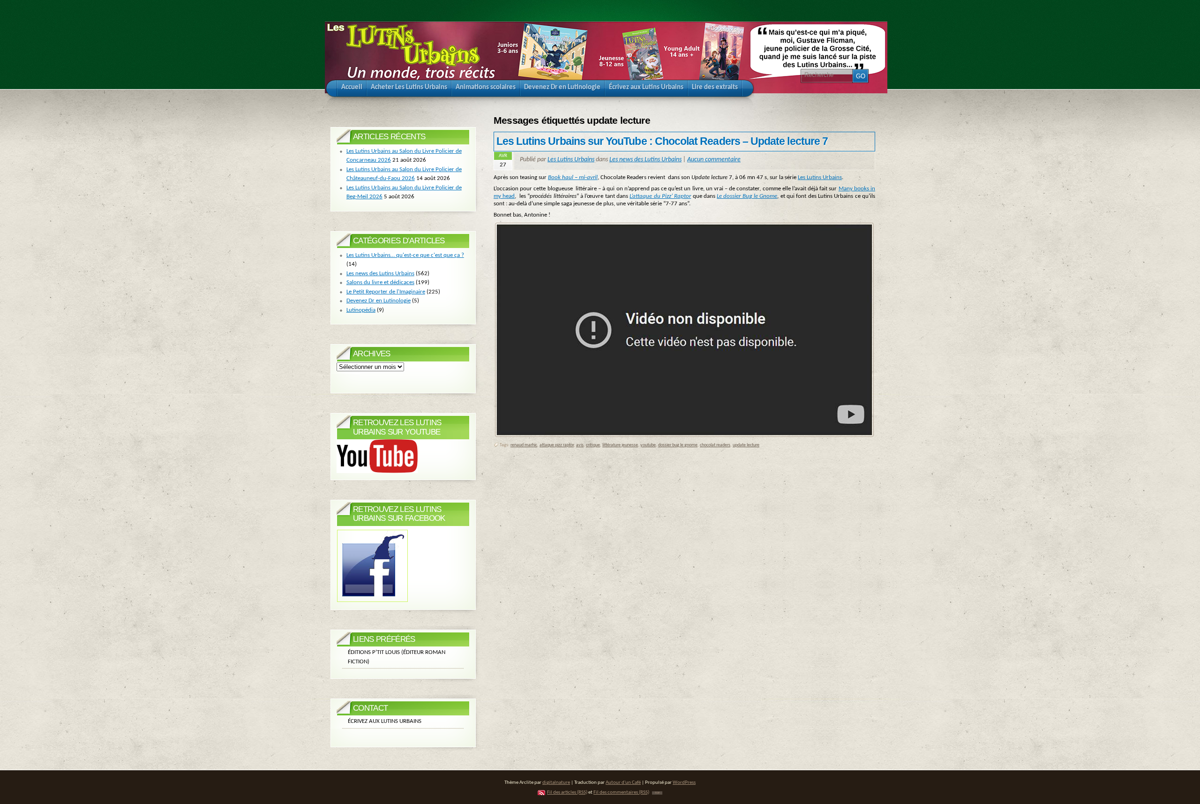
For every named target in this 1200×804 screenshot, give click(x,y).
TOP (657, 793)
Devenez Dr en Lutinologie (378, 301)
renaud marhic (523, 445)
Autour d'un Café (623, 782)
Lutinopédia (360, 310)
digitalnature (556, 782)
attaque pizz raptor (557, 445)
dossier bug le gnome (678, 445)
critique (593, 445)
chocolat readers (715, 445)
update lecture (746, 445)
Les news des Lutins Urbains (645, 159)
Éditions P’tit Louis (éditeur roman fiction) (396, 657)
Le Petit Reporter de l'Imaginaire (385, 292)
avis (580, 445)
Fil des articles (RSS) (567, 792)
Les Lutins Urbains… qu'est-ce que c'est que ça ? (405, 255)
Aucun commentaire (714, 159)
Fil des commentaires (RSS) (621, 792)
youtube (648, 445)
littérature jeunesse (620, 445)
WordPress (684, 782)
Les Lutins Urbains (571, 159)
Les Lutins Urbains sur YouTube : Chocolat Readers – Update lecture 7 (662, 141)
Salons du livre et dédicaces (380, 282)
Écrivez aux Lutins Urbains (384, 721)
